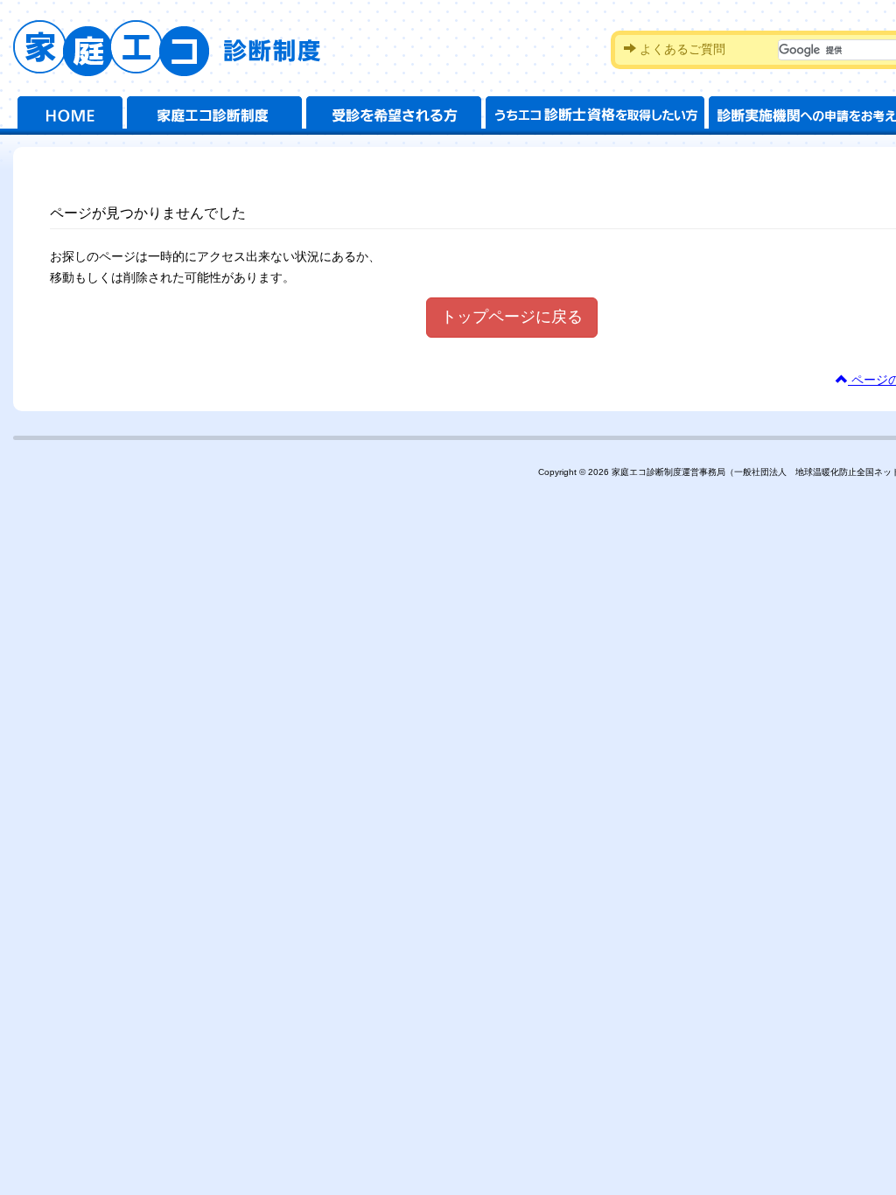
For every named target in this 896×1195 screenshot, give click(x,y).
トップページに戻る (512, 316)
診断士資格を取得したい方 (595, 115)
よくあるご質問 (680, 49)
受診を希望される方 (393, 115)
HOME (70, 115)
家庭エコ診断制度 (177, 48)
